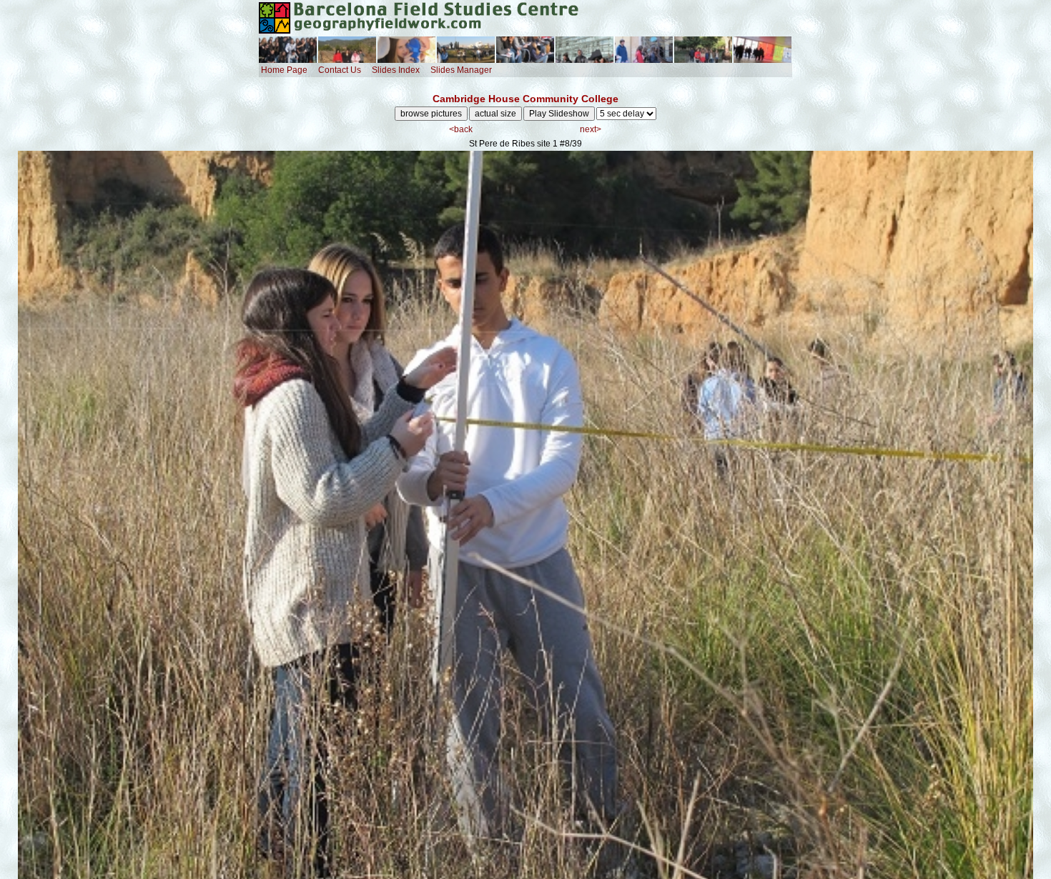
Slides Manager (461, 70)
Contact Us (339, 70)
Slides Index (396, 70)
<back (461, 129)
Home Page (284, 70)
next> (590, 129)
